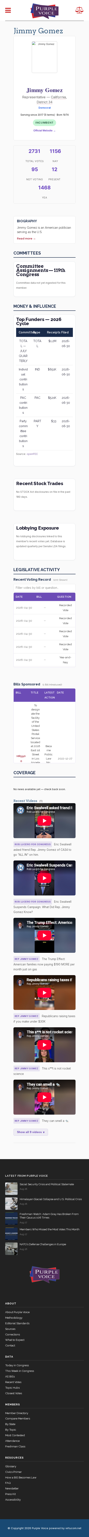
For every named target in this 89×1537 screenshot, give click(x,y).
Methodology (13, 1317)
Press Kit (10, 1494)
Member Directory (16, 1413)
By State (10, 1424)
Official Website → (44, 130)
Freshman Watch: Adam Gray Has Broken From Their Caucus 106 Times (49, 1216)
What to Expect (14, 1339)
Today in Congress (17, 1365)
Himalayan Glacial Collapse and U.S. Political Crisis (51, 1199)
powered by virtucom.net (65, 1528)
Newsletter (12, 1488)
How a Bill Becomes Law (20, 1477)
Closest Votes (13, 1393)
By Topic (10, 1429)
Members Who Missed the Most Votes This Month (49, 1229)
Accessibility (13, 1499)
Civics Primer (13, 1471)
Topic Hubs (12, 1387)
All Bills (10, 1376)
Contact (10, 1345)
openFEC (32, 453)
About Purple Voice (17, 1312)
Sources (10, 1328)
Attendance (12, 1440)
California (58, 97)
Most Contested (15, 1435)
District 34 (45, 102)
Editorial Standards (17, 1323)
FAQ (8, 1482)
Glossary (10, 1466)
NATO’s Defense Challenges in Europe (43, 1244)
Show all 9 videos (30, 1132)
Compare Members (17, 1418)
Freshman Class (15, 1446)
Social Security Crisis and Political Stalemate (47, 1184)
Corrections (12, 1334)
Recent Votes (13, 1382)
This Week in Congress (19, 1370)
